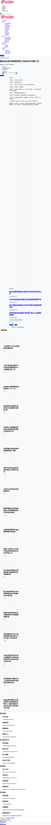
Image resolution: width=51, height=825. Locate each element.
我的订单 (2, 55)
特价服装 (7, 57)
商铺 (4, 6)
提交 (16, 324)
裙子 (3, 44)
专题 (3, 9)
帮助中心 (5, 10)
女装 (3, 21)
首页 (3, 5)
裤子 (3, 49)
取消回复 (11, 324)
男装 (3, 36)
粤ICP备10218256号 (5, 819)
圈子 (4, 8)
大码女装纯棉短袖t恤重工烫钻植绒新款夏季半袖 (25, 299)
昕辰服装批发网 (10, 817)
